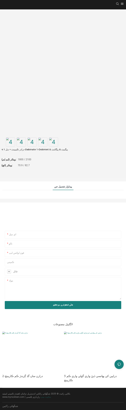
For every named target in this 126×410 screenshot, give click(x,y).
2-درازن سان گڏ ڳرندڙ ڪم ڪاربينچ (22, 376)
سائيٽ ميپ (46, 397)
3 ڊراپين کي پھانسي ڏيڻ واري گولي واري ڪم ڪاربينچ (90, 378)
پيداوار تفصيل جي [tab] (63, 187)
